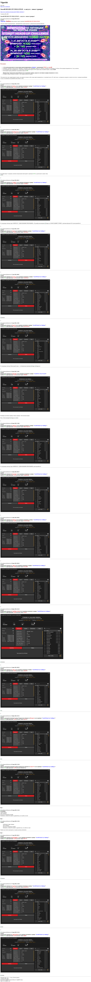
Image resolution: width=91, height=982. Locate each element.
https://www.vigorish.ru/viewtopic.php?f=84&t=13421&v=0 (12, 11)
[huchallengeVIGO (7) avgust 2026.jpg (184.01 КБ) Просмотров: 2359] (25, 43)
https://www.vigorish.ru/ (5, 6)
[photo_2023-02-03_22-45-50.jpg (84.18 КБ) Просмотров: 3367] (31, 636)
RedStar (34, 67)
